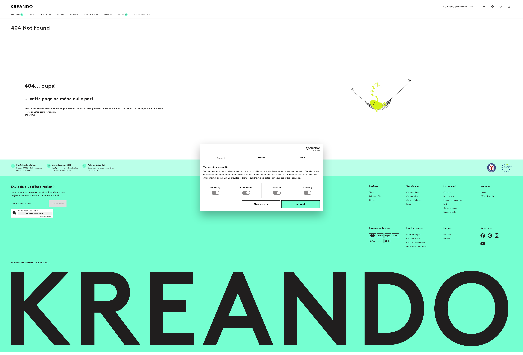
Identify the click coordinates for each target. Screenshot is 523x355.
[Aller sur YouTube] (482, 243)
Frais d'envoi (448, 196)
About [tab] (302, 158)
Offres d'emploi (487, 196)
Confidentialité (413, 238)
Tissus (371, 192)
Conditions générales (415, 242)
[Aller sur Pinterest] (490, 235)
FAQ (445, 204)
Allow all (300, 204)
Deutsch (447, 234)
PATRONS (74, 15)
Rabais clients (449, 212)
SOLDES (120, 15)
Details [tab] (261, 158)
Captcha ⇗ (46, 216)
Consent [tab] (221, 158)
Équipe (483, 192)
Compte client (412, 192)
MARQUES (108, 15)
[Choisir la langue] (484, 6)
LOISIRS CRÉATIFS (91, 15)
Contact (447, 192)
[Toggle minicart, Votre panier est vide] (509, 6)
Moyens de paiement (452, 200)
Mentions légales (413, 234)
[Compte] (492, 6)
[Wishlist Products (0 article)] (500, 6)
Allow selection (261, 204)
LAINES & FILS (45, 15)
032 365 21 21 (127, 108)
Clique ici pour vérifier (35, 213)
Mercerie (373, 200)
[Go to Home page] (22, 6)
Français (447, 238)
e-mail (159, 108)
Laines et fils (374, 196)
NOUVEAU (15, 15)
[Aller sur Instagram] (497, 235)
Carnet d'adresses (414, 200)
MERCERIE (61, 15)
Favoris (409, 204)
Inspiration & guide (142, 15)
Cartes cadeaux (450, 208)
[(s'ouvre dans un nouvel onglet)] (491, 167)
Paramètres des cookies (416, 246)
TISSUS (31, 15)
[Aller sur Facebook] (482, 235)
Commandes (412, 196)
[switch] (246, 193)
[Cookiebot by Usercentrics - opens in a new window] (308, 149)
